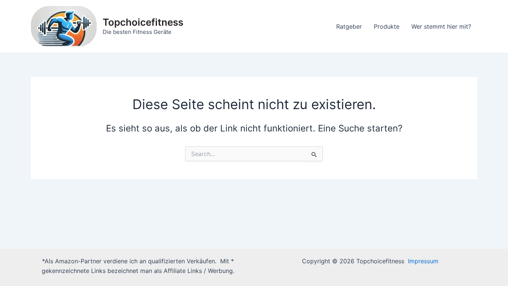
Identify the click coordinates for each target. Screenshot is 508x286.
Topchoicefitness (143, 22)
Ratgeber (349, 26)
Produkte (386, 26)
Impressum (423, 261)
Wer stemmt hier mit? (441, 26)
